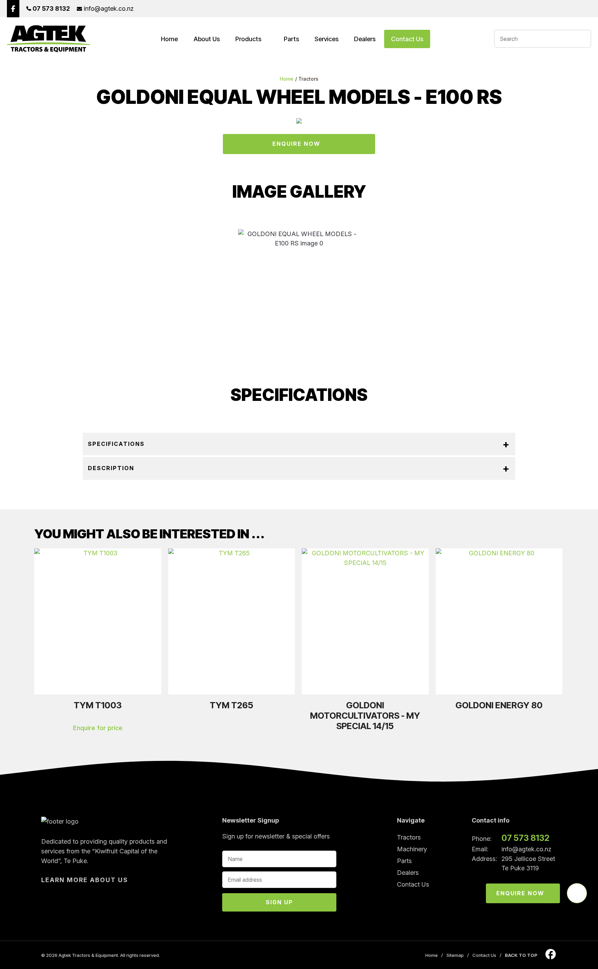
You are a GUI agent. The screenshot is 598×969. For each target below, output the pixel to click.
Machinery (412, 849)
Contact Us (407, 39)
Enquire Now (296, 143)
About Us (206, 39)
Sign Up (279, 902)
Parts (291, 39)
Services (326, 39)
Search (582, 39)
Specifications (116, 443)
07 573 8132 (525, 838)
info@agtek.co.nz (526, 849)
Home (169, 39)
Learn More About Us (84, 879)
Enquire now (520, 893)
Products (248, 39)
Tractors (308, 79)
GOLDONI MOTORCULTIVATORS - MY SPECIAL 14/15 (365, 715)
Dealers (364, 39)
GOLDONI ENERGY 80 (499, 705)
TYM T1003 (98, 705)
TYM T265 (231, 705)
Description (111, 468)
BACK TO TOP (521, 955)
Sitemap (455, 955)
